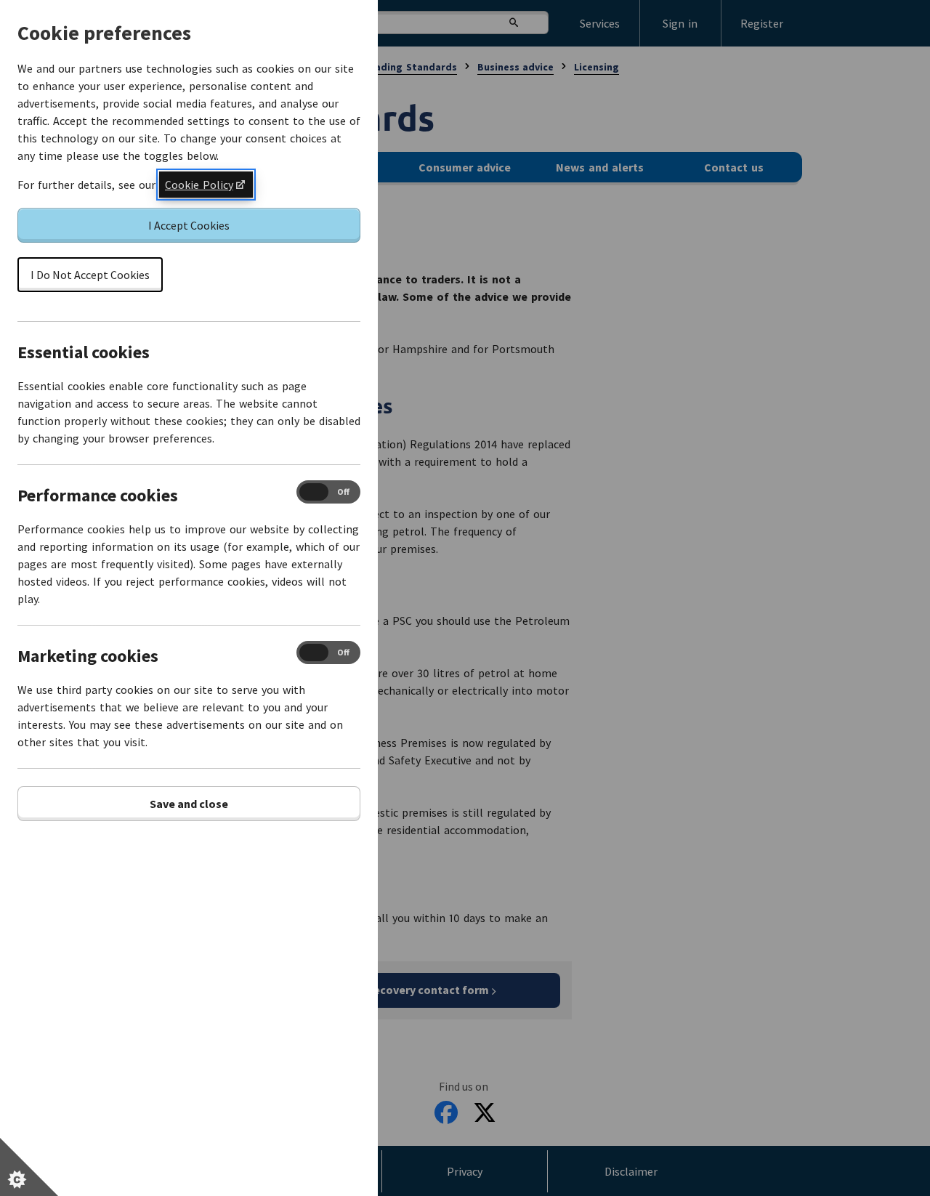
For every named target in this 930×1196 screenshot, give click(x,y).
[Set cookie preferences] (29, 1167)
